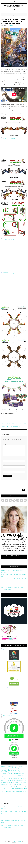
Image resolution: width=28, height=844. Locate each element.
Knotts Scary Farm (5, 782)
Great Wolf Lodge (5, 772)
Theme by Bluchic (14, 842)
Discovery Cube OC (24, 766)
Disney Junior (6, 768)
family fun (13, 770)
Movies (12, 14)
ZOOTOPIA (9, 417)
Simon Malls (14, 786)
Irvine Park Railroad (15, 773)
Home (3, 14)
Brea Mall (3, 766)
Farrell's (18, 770)
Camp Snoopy (7, 766)
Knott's (15, 776)
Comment (5, 444)
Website (5, 470)
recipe (2, 786)
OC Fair (13, 784)
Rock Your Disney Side (6, 786)
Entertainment (7, 14)
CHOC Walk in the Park (13, 766)
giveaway (23, 770)
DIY (7, 770)
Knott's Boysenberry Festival (15, 778)
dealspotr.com (14, 742)
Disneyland (11, 768)
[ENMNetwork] (14, 666)
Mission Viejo (9, 784)
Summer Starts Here (21, 786)
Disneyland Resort (20, 768)
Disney (2, 768)
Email (4, 464)
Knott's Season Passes (15, 780)
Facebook (16, 417)
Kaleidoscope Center (10, 776)
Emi (9, 770)
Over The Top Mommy (16, 841)
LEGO (10, 782)
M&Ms (6, 784)
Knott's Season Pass (7, 780)
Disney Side (3, 770)
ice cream (7, 773)
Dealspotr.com (14, 757)
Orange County (20, 784)
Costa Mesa (19, 766)
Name (4, 459)
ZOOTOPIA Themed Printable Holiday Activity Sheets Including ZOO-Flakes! (13, 21)
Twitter (22, 417)
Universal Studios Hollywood (13, 791)
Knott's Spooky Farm (22, 780)
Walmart (22, 791)
